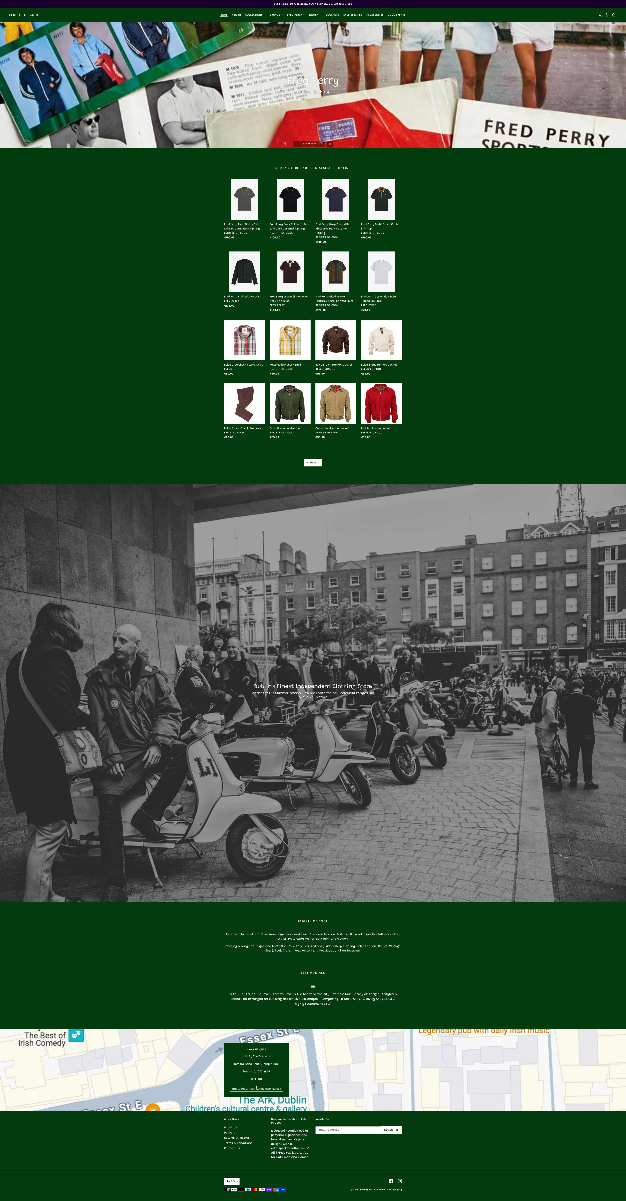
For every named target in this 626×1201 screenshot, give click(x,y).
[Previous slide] (297, 143)
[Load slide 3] (309, 144)
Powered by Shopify (390, 1190)
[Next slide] (321, 143)
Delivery (229, 1132)
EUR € (231, 1181)
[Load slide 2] (306, 144)
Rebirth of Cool (24, 15)
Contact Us (232, 1148)
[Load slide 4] (312, 144)
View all (313, 462)
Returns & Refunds (237, 1138)
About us (230, 1127)
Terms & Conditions (238, 1143)
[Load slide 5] (315, 144)
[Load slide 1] (304, 144)
